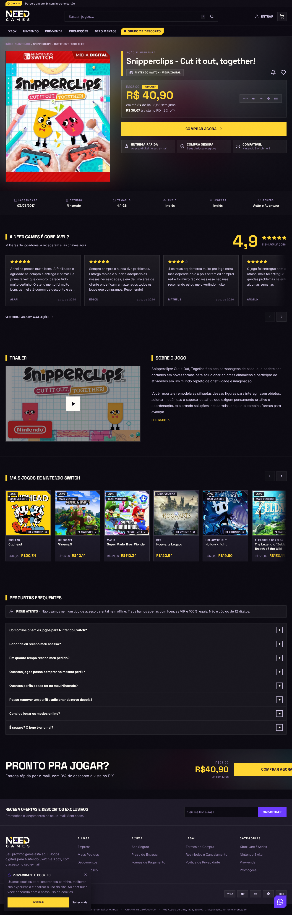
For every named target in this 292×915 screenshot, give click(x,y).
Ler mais (158, 420)
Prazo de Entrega (145, 854)
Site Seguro (140, 847)
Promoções (248, 870)
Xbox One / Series (253, 847)
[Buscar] (212, 16)
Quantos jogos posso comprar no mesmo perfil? (145, 671)
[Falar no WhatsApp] (280, 902)
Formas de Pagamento (148, 862)
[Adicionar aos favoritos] (283, 73)
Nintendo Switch (252, 854)
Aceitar (38, 902)
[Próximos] (281, 317)
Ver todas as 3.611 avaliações (27, 317)
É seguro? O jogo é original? (145, 727)
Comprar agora (200, 128)
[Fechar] (85, 874)
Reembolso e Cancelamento (206, 854)
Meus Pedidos (88, 854)
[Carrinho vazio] (282, 16)
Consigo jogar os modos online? (145, 713)
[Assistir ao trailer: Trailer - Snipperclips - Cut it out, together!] (73, 404)
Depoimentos (87, 862)
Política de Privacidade (203, 862)
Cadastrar (272, 812)
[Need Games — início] (17, 16)
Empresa (84, 847)
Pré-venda (248, 862)
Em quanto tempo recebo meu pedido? (145, 657)
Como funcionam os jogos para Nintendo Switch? (145, 630)
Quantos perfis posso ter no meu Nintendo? (145, 685)
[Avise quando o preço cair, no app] (273, 73)
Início (9, 44)
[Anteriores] (270, 317)
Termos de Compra (200, 847)
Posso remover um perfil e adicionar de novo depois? (145, 699)
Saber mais (79, 902)
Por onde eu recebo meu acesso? (145, 643)
